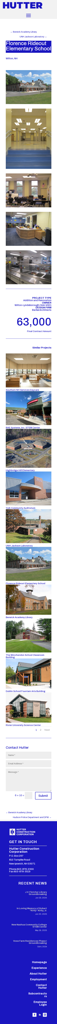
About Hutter (38, 973)
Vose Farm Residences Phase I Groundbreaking (30, 942)
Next (47, 730)
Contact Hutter (41, 986)
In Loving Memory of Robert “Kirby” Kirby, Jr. (32, 909)
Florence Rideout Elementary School (25, 583)
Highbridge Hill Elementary (20, 470)
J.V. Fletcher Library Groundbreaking (36, 893)
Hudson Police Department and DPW (32, 817)
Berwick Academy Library (19, 617)
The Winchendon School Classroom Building (25, 656)
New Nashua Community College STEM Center (29, 926)
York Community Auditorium (20, 508)
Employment (38, 979)
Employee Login (40, 1003)
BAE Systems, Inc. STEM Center (23, 427)
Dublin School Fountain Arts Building (25, 691)
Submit (43, 795)
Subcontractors (37, 995)
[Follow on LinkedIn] (40, 1015)
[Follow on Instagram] (45, 1015)
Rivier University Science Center (23, 725)
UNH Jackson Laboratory (19, 545)
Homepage (39, 962)
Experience (39, 967)
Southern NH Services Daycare (22, 390)
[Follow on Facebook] (34, 1015)
